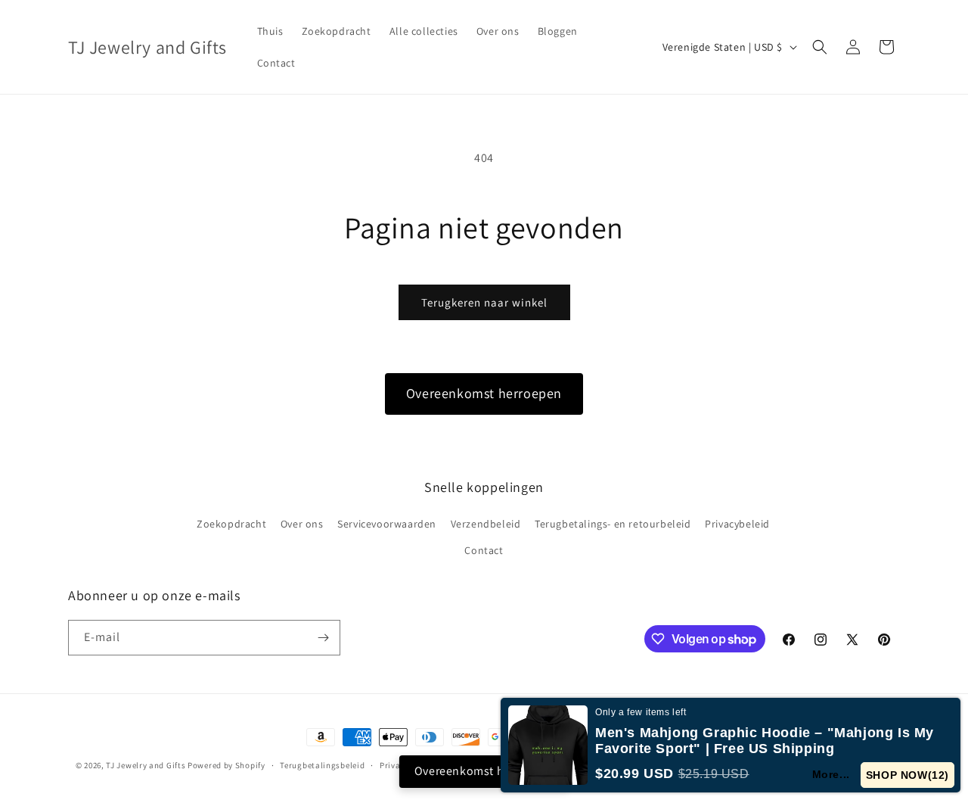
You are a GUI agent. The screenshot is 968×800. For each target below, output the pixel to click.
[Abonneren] (323, 637)
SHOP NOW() (907, 775)
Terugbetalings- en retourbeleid (613, 524)
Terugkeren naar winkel (484, 302)
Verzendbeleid (486, 524)
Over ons (302, 524)
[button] (819, 47)
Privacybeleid (737, 524)
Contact (483, 550)
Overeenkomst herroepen (484, 393)
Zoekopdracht (231, 524)
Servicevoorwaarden (386, 524)
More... (831, 774)
